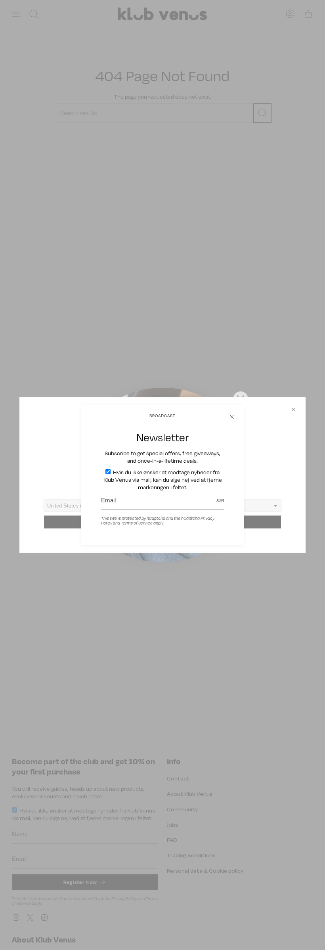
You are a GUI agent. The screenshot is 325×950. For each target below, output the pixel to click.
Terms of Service (137, 523)
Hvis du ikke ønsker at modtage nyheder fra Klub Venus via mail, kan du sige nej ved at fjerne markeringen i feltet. (162, 479)
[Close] (232, 417)
